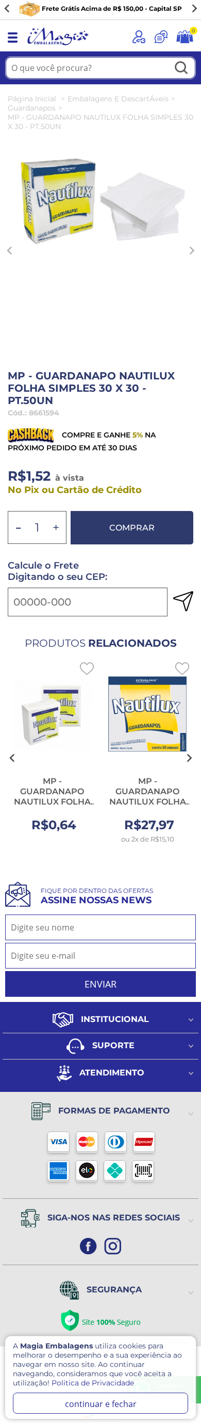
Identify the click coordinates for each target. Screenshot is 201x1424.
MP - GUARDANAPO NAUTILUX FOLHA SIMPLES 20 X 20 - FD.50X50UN (147, 801)
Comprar (132, 528)
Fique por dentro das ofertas (97, 896)
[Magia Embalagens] (57, 45)
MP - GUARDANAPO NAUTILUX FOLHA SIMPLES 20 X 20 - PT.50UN (52, 801)
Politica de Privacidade (93, 1383)
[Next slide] (194, 9)
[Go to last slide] (7, 9)
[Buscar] (181, 68)
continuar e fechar (101, 1404)
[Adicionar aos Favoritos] (87, 668)
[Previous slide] (10, 250)
